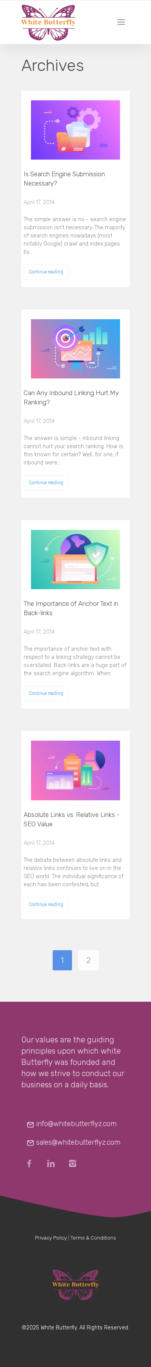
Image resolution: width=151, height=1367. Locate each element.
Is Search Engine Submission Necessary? (64, 178)
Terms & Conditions (93, 1238)
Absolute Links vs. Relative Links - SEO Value (72, 819)
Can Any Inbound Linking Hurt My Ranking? (71, 397)
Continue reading (46, 272)
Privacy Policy (51, 1238)
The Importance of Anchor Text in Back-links (71, 608)
